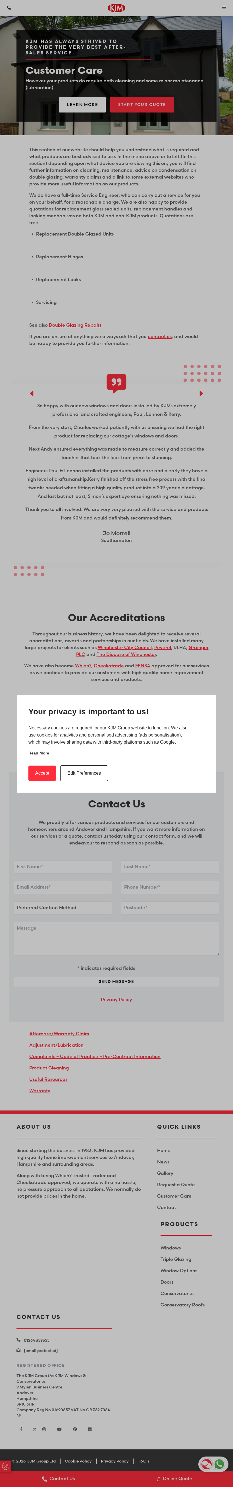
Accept (42, 773)
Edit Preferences (84, 773)
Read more (38, 753)
